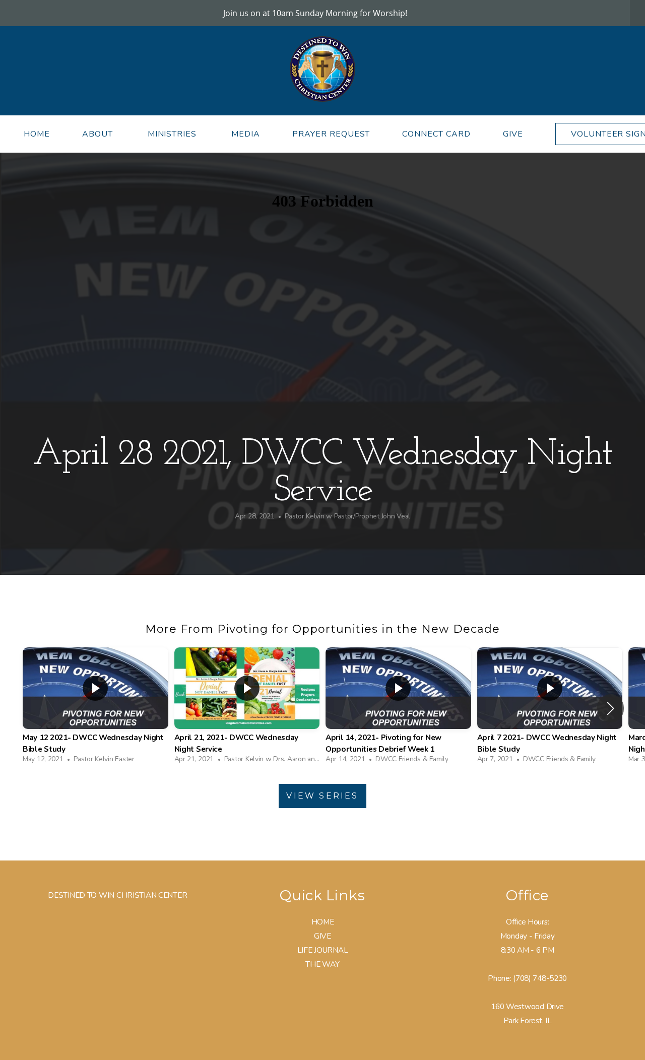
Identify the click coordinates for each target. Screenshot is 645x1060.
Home (37, 134)
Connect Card (436, 134)
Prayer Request (331, 134)
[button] (610, 708)
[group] (95, 708)
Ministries (174, 134)
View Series (322, 796)
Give (513, 134)
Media (245, 134)
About (98, 134)
